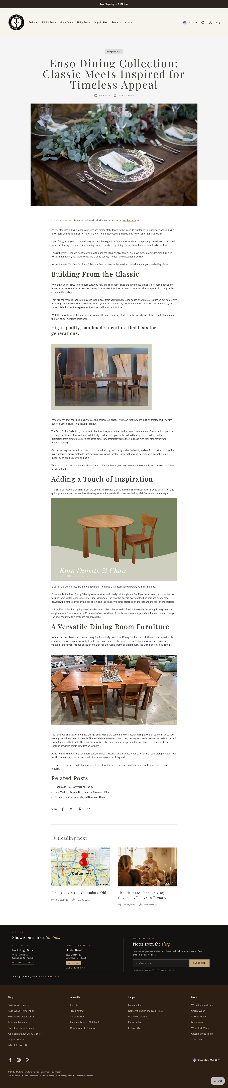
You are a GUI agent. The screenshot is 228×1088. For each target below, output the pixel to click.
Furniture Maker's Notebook (84, 1022)
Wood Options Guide (202, 1005)
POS (35, 1072)
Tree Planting (76, 1010)
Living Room (83, 22)
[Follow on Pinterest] (27, 1060)
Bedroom (33, 22)
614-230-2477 (52, 976)
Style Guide (197, 1039)
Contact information (84, 1075)
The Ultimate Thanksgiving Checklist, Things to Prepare (142, 895)
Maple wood (197, 1022)
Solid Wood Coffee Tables (21, 1016)
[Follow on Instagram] (19, 1060)
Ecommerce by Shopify (51, 1072)
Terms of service (31, 1075)
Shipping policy (65, 1075)
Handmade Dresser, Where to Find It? (74, 786)
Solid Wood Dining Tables (21, 1010)
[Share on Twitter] (71, 809)
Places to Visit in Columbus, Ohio (79, 892)
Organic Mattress (17, 1039)
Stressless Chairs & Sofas (21, 1028)
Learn (115, 22)
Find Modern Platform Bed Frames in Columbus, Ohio (82, 792)
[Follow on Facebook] (10, 1060)
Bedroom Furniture (18, 1022)
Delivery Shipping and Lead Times (145, 1010)
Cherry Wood (198, 1010)
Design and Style (114, 51)
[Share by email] (88, 809)
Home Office (66, 22)
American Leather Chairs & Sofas (25, 1033)
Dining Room (49, 22)
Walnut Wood (198, 1016)
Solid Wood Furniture (19, 1005)
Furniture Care (135, 1005)
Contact (129, 22)
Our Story (75, 1005)
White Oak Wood (200, 1028)
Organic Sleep (101, 22)
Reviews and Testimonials (83, 1028)
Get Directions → (23, 962)
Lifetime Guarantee (138, 1016)
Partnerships (134, 1022)
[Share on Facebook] (62, 809)
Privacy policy (48, 1075)
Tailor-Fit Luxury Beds (19, 1045)
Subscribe (199, 963)
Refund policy (14, 1075)
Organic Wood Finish (202, 1033)
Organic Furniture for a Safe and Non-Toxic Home (80, 797)
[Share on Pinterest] (80, 809)
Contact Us (134, 1028)
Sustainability (77, 1016)
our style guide (130, 220)
